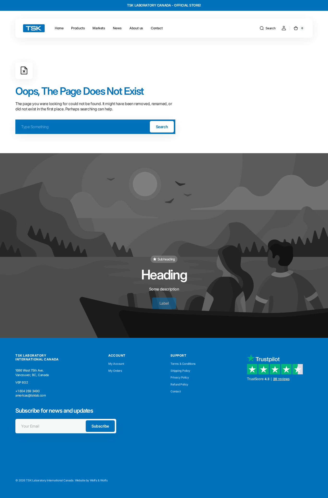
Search (162, 126)
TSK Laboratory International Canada (49, 480)
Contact (175, 391)
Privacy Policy (179, 377)
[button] (267, 28)
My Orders (115, 370)
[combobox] (95, 127)
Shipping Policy (180, 370)
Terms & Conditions (183, 364)
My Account (116, 364)
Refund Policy (179, 384)
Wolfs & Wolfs (99, 480)
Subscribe (100, 426)
